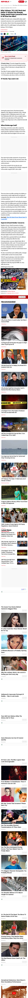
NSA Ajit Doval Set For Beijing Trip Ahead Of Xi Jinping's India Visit (13, 366)
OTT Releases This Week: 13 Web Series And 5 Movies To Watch (13, 479)
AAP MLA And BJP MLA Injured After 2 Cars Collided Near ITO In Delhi (13, 434)
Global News (3, 346)
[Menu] (26, 2)
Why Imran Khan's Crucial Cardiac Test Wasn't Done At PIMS (14, 321)
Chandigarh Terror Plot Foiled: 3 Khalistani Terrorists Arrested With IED (13, 411)
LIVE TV (22, 1)
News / (2, 5)
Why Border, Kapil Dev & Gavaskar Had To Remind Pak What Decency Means (12, 389)
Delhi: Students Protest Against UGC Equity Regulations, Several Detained (13, 525)
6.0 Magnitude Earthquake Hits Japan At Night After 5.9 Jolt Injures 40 (14, 343)
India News (3, 369)
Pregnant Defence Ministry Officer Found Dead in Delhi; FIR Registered (14, 502)
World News (3, 460)
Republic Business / (8, 5)
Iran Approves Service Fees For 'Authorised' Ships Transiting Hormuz (13, 457)
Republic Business (4, 31)
